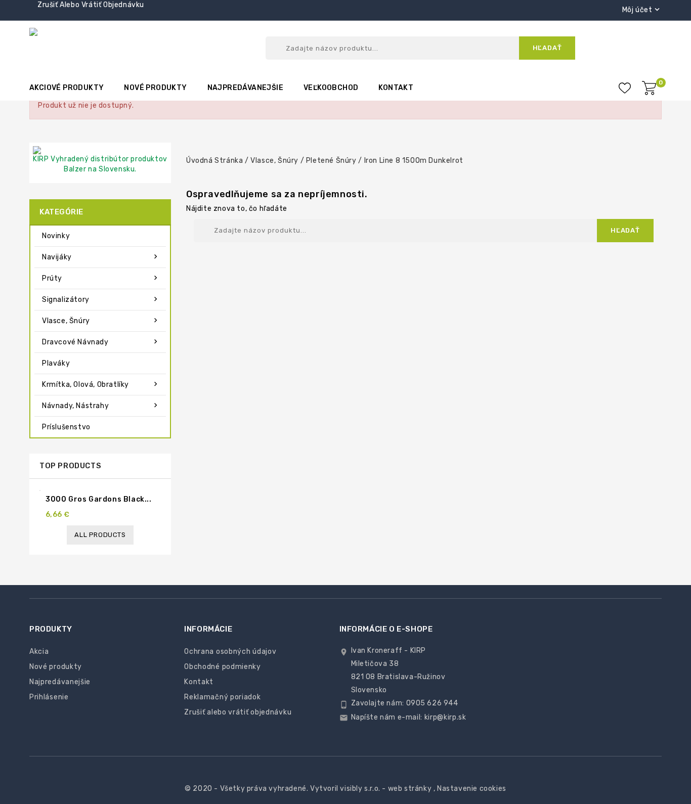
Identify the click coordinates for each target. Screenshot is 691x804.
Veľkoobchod (331, 87)
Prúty (101, 278)
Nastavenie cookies (471, 788)
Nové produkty (155, 87)
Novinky (56, 236)
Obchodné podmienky (222, 666)
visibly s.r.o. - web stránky (385, 788)
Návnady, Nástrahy (101, 405)
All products (99, 535)
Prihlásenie (49, 697)
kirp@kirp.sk (445, 717)
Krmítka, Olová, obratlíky (101, 384)
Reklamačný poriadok (222, 697)
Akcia (39, 651)
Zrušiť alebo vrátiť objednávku (90, 5)
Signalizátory (101, 299)
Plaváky (56, 363)
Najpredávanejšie (245, 87)
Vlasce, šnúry (101, 320)
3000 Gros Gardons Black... (99, 499)
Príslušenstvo (66, 427)
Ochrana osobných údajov (230, 651)
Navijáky (101, 256)
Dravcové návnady (101, 341)
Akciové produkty (66, 87)
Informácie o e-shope (386, 629)
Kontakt (395, 87)
